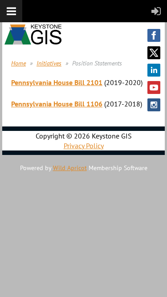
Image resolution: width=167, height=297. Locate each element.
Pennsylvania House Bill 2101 (56, 82)
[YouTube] (153, 87)
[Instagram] (153, 104)
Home (18, 63)
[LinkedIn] (153, 70)
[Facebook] (153, 35)
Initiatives (49, 63)
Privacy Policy (84, 145)
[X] (153, 52)
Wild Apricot (70, 168)
